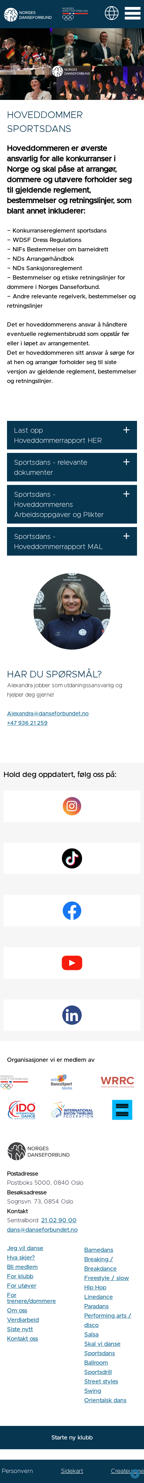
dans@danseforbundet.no (42, 1230)
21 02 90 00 (59, 1220)
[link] (112, 13)
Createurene (127, 1471)
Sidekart (72, 1471)
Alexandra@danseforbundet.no (48, 713)
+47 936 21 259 (27, 723)
